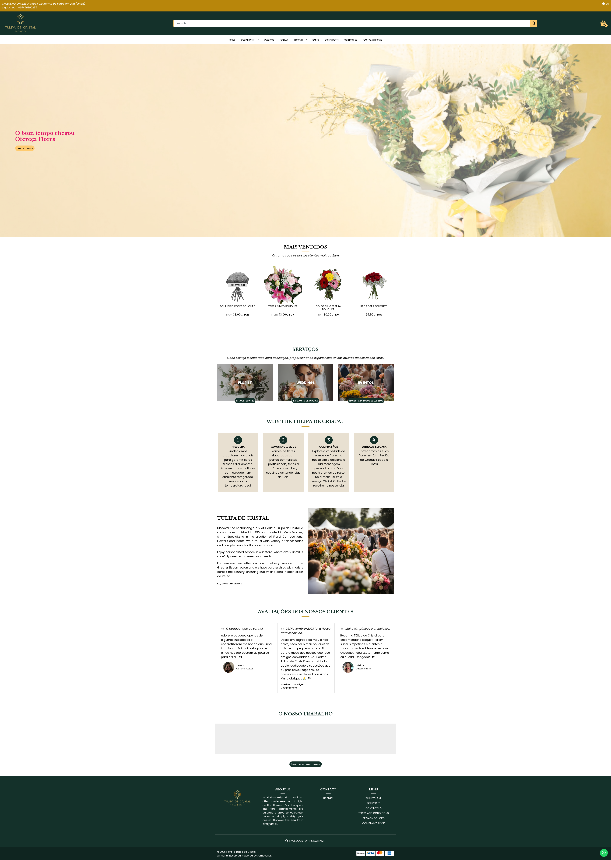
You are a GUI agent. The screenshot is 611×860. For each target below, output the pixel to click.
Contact (328, 798)
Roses (232, 40)
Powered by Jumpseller (256, 855)
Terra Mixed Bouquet (283, 306)
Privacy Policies (373, 818)
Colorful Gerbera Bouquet (328, 307)
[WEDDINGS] (305, 382)
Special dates (248, 40)
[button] (605, 4)
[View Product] (237, 323)
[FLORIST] (245, 382)
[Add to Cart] (381, 323)
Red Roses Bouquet (373, 306)
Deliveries (373, 803)
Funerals (284, 40)
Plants (315, 40)
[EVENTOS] (366, 382)
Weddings (269, 40)
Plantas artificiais (372, 40)
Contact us (350, 40)
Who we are (373, 798)
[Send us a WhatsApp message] (604, 853)
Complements (332, 40)
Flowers (298, 40)
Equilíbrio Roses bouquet (237, 306)
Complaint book (373, 823)
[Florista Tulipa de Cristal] (20, 23)
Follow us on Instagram (306, 764)
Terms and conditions (373, 813)
